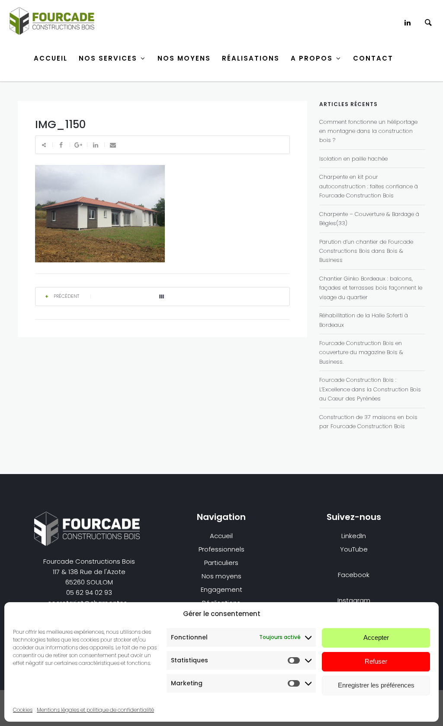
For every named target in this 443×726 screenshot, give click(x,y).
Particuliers (221, 562)
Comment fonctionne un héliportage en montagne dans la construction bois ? (368, 131)
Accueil (50, 58)
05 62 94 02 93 (89, 592)
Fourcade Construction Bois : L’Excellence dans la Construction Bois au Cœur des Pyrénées (370, 389)
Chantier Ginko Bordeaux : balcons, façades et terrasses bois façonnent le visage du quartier (370, 287)
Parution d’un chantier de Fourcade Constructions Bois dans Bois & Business (366, 251)
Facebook (353, 574)
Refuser (376, 661)
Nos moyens (221, 576)
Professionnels (221, 549)
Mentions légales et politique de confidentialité (95, 709)
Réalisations (250, 58)
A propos (312, 58)
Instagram (353, 600)
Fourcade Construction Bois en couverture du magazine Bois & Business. (361, 352)
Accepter (376, 637)
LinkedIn (353, 535)
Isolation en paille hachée (353, 159)
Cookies (22, 709)
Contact (373, 58)
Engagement (221, 589)
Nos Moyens (184, 58)
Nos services (108, 58)
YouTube (354, 549)
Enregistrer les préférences (376, 685)
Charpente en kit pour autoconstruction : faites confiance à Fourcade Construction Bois (368, 186)
